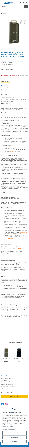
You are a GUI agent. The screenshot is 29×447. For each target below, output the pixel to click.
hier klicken (18, 248)
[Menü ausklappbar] (2, 2)
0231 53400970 (9, 384)
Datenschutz (12, 429)
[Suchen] (26, 6)
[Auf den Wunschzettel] (24, 22)
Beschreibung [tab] (5, 81)
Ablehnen (14, 441)
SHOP (11, 151)
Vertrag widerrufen (14, 396)
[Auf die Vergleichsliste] (20, 22)
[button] (20, 2)
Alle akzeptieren (14, 433)
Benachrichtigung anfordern (14, 334)
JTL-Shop (17, 445)
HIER (5, 229)
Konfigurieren (14, 437)
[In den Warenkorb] (2, 18)
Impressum (5, 429)
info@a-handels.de (9, 386)
